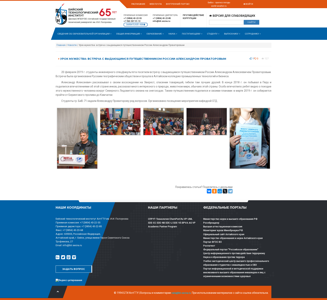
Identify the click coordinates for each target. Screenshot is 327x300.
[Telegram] (230, 191)
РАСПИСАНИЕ (138, 4)
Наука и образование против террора (224, 257)
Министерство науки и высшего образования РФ (230, 219)
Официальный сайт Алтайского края (223, 234)
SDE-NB (161, 222)
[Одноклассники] (214, 191)
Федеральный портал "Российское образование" (230, 249)
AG (190, 222)
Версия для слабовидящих (233, 15)
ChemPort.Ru (176, 219)
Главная (61, 45)
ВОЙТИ (249, 4)
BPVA (185, 222)
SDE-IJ (169, 222)
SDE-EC (152, 222)
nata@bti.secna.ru (181, 293)
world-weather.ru (219, 6)
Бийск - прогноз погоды (219, 2)
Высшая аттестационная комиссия (222, 226)
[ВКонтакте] (209, 191)
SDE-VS (177, 222)
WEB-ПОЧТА (155, 4)
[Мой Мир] (219, 191)
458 (141, 24)
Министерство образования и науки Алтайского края (233, 238)
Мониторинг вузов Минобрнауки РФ (223, 230)
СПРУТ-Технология (158, 219)
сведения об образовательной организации (84, 33)
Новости (72, 45)
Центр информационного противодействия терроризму (234, 253)
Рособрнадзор (211, 222)
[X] (225, 191)
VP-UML (188, 219)
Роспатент (209, 245)
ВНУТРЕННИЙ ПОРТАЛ (177, 4)
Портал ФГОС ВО (212, 242)
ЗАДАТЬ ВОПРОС (73, 269)
